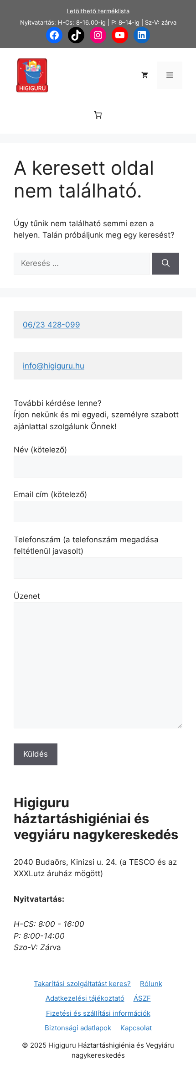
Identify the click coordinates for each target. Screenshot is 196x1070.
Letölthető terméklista (98, 11)
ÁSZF (142, 998)
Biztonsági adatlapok (78, 1027)
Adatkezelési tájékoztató (85, 998)
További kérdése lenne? (58, 403)
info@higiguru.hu (53, 365)
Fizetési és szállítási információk (98, 1013)
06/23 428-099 (51, 324)
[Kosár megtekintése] (144, 75)
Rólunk (151, 983)
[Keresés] (165, 264)
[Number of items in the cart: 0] (98, 115)
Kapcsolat (136, 1027)
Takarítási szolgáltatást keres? (82, 983)
